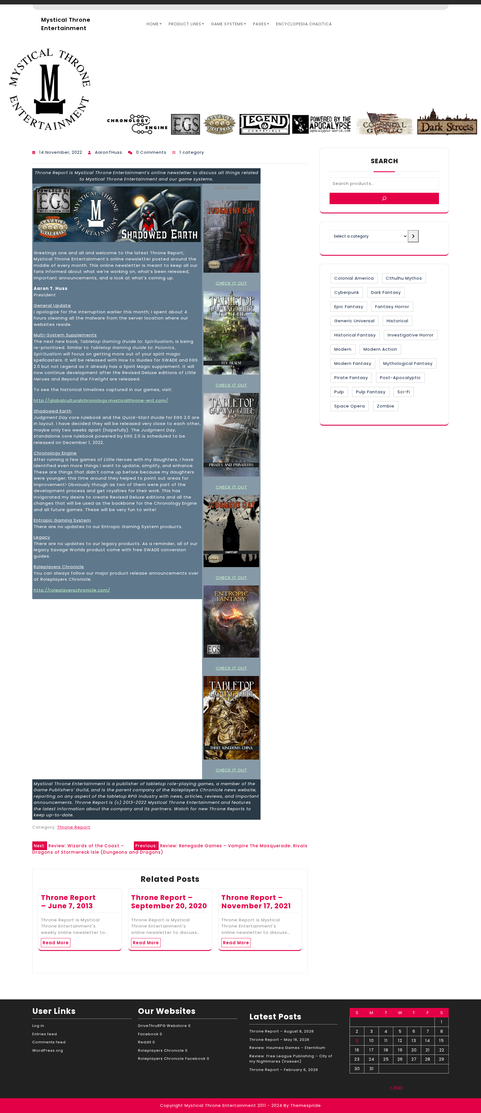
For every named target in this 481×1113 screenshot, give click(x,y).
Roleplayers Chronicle (161, 1050)
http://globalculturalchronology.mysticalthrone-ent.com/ (101, 400)
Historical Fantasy (355, 335)
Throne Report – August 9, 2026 (281, 1031)
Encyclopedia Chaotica (304, 24)
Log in (38, 1025)
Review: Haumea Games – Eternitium (287, 1047)
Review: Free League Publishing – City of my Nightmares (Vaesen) (290, 1058)
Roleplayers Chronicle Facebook (172, 1058)
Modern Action (380, 349)
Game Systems (227, 24)
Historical (397, 321)
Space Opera (349, 406)
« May (396, 1087)
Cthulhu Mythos (404, 278)
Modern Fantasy (352, 363)
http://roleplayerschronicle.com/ (72, 590)
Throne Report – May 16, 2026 (279, 1039)
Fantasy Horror (392, 306)
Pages (259, 24)
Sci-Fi (403, 392)
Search (384, 161)
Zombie (385, 406)
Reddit (144, 1042)
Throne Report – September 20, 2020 (169, 902)
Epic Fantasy (348, 306)
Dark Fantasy (386, 292)
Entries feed (44, 1034)
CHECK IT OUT (231, 283)
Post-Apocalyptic (400, 377)
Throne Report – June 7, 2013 (68, 902)
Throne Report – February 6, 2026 (283, 1069)
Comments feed (49, 1042)
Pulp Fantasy (371, 392)
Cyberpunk (346, 292)
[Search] (384, 198)
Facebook (148, 1034)
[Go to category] (413, 236)
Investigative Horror (411, 335)
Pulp (339, 392)
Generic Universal (354, 321)
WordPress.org (47, 1050)
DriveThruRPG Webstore (162, 1025)
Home (153, 24)
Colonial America (354, 278)
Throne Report (73, 827)
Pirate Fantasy (351, 377)
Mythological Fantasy (408, 363)
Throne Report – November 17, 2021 (256, 902)
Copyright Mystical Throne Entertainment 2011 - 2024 (221, 1105)
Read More (56, 943)
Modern (343, 349)
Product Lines (185, 24)
